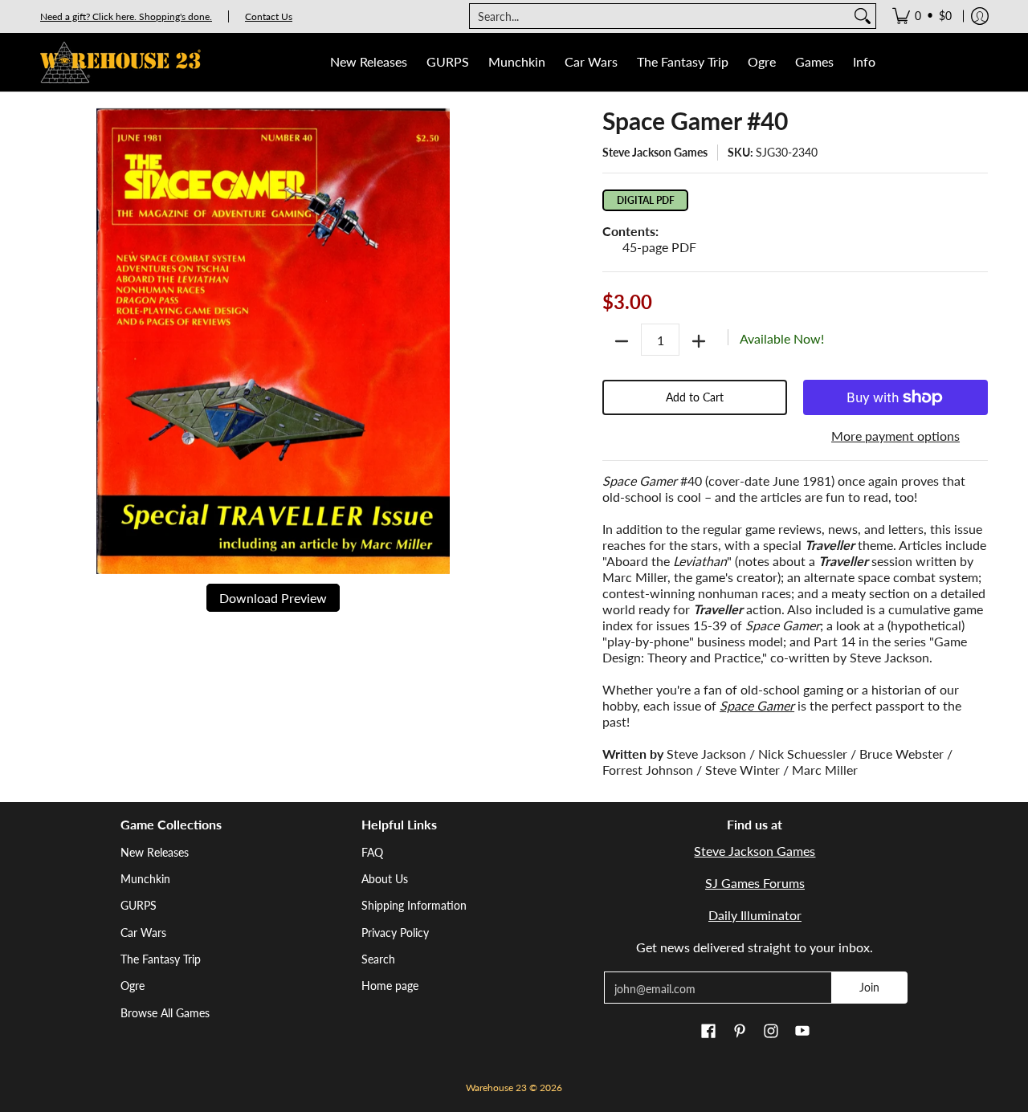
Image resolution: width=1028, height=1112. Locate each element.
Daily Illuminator (755, 915)
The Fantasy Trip (160, 959)
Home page (389, 985)
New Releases (154, 852)
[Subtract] (621, 341)
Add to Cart (695, 397)
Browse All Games (165, 1013)
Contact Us (268, 16)
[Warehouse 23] (120, 62)
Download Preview (273, 597)
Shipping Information (414, 905)
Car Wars (143, 932)
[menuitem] (922, 16)
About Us (384, 879)
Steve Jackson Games (655, 152)
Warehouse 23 (496, 1087)
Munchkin (145, 879)
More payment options (895, 435)
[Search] (862, 16)
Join (869, 987)
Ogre (132, 985)
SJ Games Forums (755, 882)
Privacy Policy (395, 932)
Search (378, 959)
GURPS (138, 905)
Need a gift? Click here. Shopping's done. (126, 16)
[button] (708, 1032)
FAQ (372, 852)
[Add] (698, 341)
